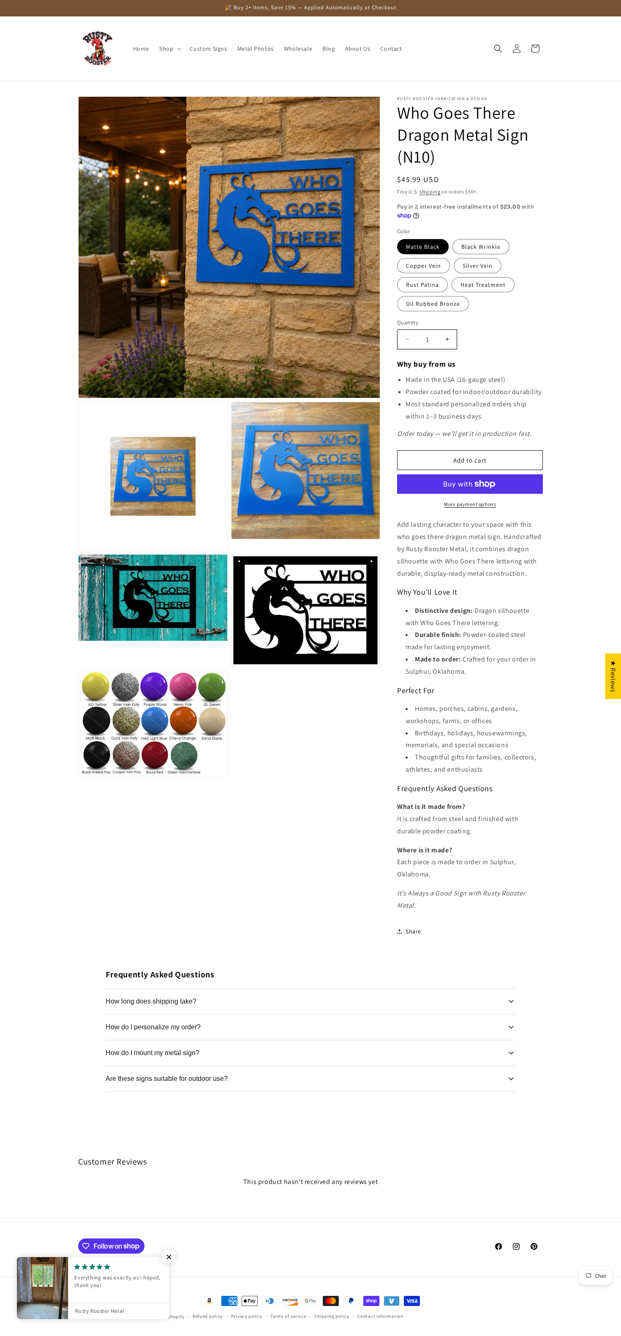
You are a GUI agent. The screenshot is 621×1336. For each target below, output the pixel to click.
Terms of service (288, 1316)
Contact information (380, 1316)
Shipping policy (331, 1316)
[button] (169, 48)
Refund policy (208, 1316)
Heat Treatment (483, 284)
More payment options (470, 504)
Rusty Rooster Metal (117, 1317)
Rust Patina (422, 284)
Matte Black (423, 246)
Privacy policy (246, 1316)
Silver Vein (478, 265)
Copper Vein (423, 265)
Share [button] (413, 931)
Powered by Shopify (163, 1317)
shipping (430, 191)
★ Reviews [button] (613, 676)
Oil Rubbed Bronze (433, 303)
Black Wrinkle (481, 246)
